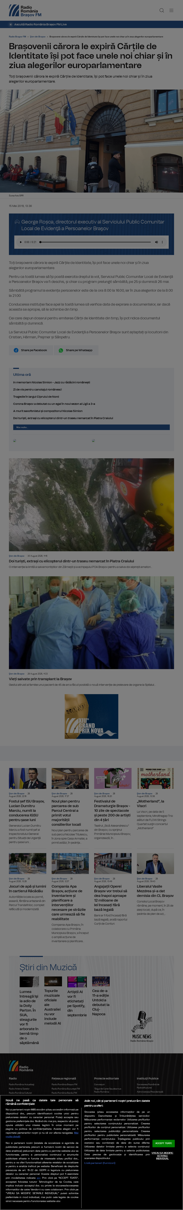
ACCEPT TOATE (163, 1143)
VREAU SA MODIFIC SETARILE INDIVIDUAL (162, 1156)
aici (38, 1178)
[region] (91, 1152)
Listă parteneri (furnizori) (99, 1163)
